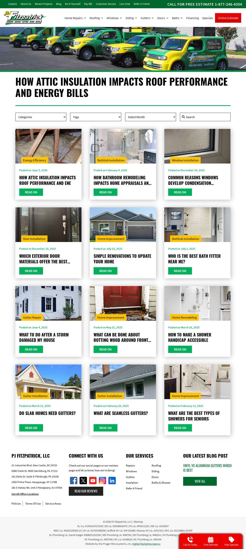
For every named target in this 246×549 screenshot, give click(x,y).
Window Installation (185, 160)
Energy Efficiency (34, 160)
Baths (175, 18)
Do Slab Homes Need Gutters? (47, 413)
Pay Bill (88, 4)
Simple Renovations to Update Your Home (122, 258)
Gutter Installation (35, 396)
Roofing (95, 18)
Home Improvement (110, 239)
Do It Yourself (72, 4)
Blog (58, 4)
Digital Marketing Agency (146, 544)
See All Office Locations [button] (25, 494)
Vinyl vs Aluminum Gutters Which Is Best (207, 467)
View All (200, 481)
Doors (161, 18)
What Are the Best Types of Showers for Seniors (194, 415)
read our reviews (86, 491)
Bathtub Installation (111, 160)
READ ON (31, 192)
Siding (129, 18)
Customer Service (106, 4)
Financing (192, 18)
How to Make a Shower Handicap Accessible (189, 337)
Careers (12, 4)
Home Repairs (74, 18)
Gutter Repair (32, 317)
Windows (113, 18)
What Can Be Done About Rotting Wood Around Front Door (121, 337)
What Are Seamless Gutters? (121, 413)
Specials (207, 18)
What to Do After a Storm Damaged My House (44, 337)
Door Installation (34, 239)
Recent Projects (43, 4)
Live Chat (125, 4)
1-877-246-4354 (228, 4)
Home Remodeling (184, 317)
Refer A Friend (142, 4)
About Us (26, 4)
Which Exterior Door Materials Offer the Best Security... (43, 258)
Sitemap (138, 521)
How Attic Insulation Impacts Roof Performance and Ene (47, 180)
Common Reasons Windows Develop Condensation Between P (193, 180)
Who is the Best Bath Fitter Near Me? (194, 258)
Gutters (145, 18)
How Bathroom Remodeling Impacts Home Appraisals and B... (122, 180)
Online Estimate (228, 18)
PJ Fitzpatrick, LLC (121, 521)
